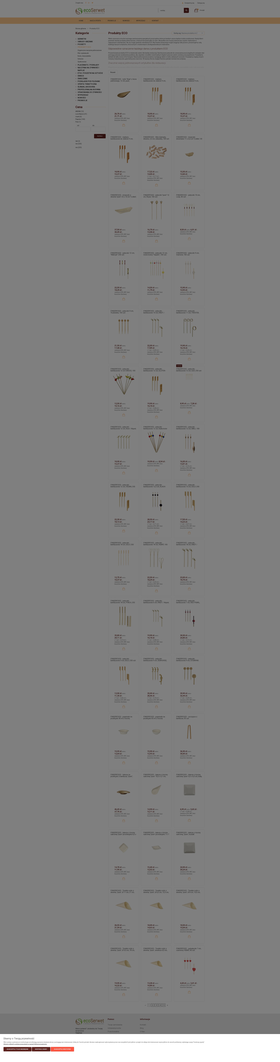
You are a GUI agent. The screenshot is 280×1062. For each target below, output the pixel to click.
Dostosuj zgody (41, 1049)
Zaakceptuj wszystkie (62, 1049)
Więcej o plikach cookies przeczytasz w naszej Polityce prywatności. (25, 1044)
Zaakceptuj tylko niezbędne (17, 1049)
